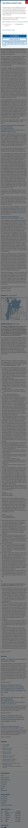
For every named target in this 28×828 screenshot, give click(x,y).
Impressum (4, 45)
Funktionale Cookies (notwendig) (8, 25)
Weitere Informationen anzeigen (8, 30)
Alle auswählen (14, 36)
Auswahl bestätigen (14, 39)
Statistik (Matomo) (19, 24)
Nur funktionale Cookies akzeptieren (14, 42)
